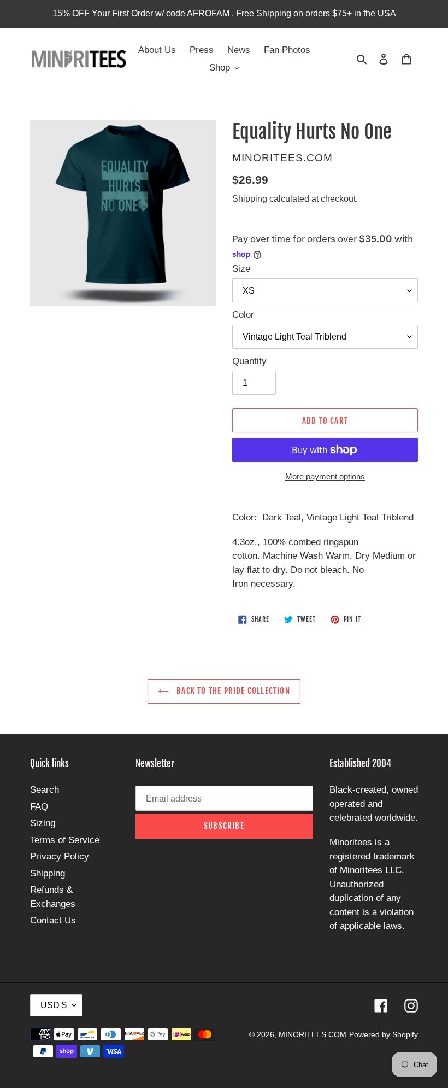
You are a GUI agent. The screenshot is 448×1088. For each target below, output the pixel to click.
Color (243, 314)
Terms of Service (64, 840)
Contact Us (53, 920)
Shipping (249, 198)
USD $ (53, 1005)
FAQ (39, 807)
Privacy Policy (59, 856)
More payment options (325, 476)
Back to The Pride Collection (232, 691)
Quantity (249, 361)
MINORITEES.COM (312, 1034)
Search (44, 790)
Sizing (42, 823)
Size (241, 269)
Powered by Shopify (383, 1034)
